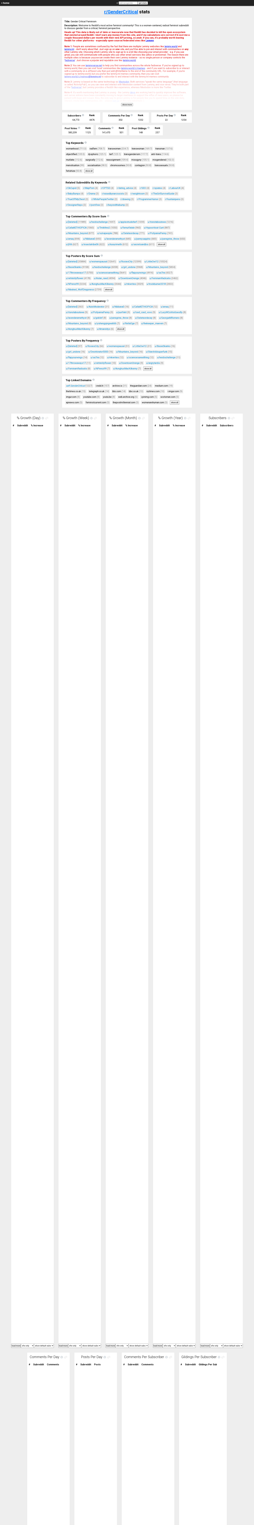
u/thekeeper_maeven (152, 323)
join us (116, 100)
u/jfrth (69, 244)
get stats (143, 3)
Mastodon (124, 81)
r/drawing (125, 199)
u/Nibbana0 (89, 238)
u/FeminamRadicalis (160, 278)
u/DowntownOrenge (128, 278)
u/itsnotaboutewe (157, 222)
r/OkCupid (71, 188)
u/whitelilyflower (74, 278)
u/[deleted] (71, 222)
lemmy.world (170, 46)
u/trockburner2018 (156, 284)
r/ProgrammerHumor (147, 199)
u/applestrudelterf (127, 222)
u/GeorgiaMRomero (169, 317)
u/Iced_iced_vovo (142, 312)
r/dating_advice (125, 188)
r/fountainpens (172, 199)
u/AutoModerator (95, 306)
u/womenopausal (98, 261)
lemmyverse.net (94, 65)
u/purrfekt (121, 312)
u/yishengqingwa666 (105, 323)
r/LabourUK (175, 188)
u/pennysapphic (142, 238)
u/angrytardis (153, 363)
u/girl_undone (128, 267)
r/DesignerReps (74, 205)
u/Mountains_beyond (77, 233)
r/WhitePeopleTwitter (103, 199)
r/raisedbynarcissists (113, 193)
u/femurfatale (128, 227)
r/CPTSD (105, 188)
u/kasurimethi (115, 244)
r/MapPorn (88, 188)
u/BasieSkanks (74, 267)
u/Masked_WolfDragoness (80, 289)
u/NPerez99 (72, 284)
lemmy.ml (69, 49)
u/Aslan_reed (101, 278)
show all (88, 171)
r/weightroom (138, 193)
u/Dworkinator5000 (98, 351)
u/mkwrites (130, 284)
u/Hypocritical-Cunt (154, 227)
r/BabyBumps (73, 193)
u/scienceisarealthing (108, 272)
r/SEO (143, 188)
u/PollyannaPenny (157, 233)
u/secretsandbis (139, 244)
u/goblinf (98, 317)
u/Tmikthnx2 (103, 227)
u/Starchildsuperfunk (156, 351)
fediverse (70, 60)
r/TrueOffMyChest (75, 199)
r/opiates (157, 188)
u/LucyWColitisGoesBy (171, 312)
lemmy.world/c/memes (133, 68)
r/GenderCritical (121, 12)
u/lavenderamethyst (114, 238)
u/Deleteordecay (130, 233)
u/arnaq (70, 238)
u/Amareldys (103, 329)
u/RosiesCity (126, 261)
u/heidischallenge (98, 222)
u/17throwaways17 (76, 272)
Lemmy (150, 40)
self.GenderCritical (75, 385)
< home (5, 3)
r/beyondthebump (116, 205)
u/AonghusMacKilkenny (102, 284)
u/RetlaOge (129, 323)
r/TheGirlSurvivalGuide (162, 193)
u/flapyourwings (137, 272)
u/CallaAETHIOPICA (76, 227)
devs (132, 92)
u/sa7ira (161, 272)
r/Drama (91, 193)
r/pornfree (94, 205)
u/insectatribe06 (90, 244)
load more (16, 1346)
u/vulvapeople (104, 233)
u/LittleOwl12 (151, 261)
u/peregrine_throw (169, 238)
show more (127, 105)
